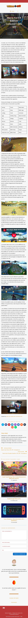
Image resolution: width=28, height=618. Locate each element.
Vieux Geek (19, 34)
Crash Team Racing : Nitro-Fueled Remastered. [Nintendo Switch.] (14, 477)
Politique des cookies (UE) (17, 613)
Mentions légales (8, 613)
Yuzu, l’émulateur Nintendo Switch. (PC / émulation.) (14, 519)
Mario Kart (8, 416)
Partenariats (14, 602)
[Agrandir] (25, 66)
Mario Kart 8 (13, 416)
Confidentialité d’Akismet (14, 614)
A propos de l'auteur (14, 598)
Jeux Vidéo (18, 33)
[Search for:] (18, 11)
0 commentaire (10, 34)
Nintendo (18, 416)
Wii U (21, 416)
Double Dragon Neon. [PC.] (14, 498)
